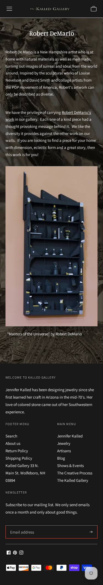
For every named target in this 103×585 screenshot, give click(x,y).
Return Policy (16, 450)
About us (12, 443)
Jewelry (63, 443)
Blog (61, 458)
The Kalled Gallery (72, 480)
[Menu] (9, 9)
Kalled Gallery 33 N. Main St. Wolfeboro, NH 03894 (25, 473)
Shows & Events (70, 465)
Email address (21, 525)
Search (11, 436)
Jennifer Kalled (70, 436)
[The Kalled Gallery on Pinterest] (15, 553)
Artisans (64, 450)
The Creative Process (74, 473)
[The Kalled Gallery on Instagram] (21, 553)
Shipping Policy (18, 458)
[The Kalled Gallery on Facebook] (9, 553)
